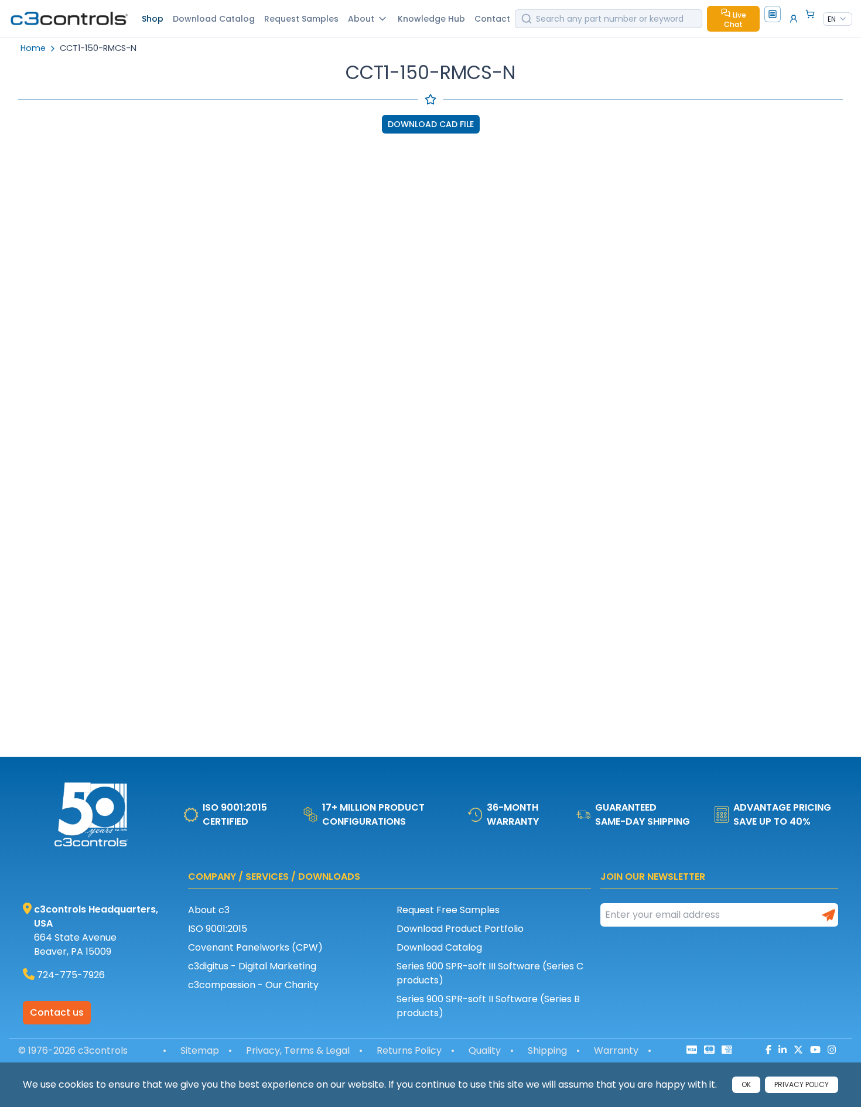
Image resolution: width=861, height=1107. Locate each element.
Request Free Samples (448, 910)
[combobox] (837, 19)
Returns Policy (409, 1050)
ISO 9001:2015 (217, 928)
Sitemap (199, 1050)
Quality (485, 1050)
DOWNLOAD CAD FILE (431, 124)
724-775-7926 (71, 975)
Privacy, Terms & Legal (298, 1050)
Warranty (616, 1050)
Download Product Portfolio (460, 928)
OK (746, 1084)
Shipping (547, 1050)
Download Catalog (439, 947)
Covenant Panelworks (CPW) (255, 947)
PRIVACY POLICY (801, 1084)
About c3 (209, 910)
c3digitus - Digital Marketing (252, 966)
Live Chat (735, 19)
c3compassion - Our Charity (253, 985)
